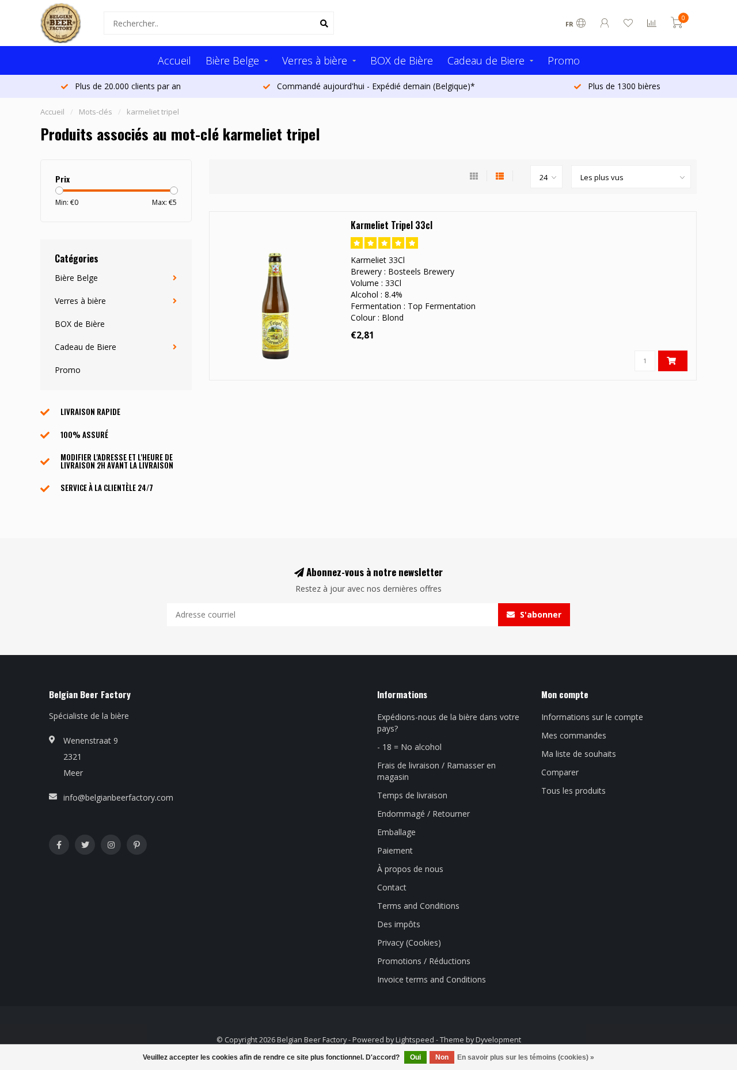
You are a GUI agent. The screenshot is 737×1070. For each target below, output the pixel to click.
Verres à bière (314, 60)
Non (442, 1057)
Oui (415, 1057)
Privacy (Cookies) (409, 942)
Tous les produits (573, 790)
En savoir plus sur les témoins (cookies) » (525, 1057)
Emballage (396, 832)
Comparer (560, 772)
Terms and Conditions (418, 905)
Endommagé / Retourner (423, 813)
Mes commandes (573, 735)
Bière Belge (232, 60)
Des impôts (398, 924)
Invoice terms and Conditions (431, 979)
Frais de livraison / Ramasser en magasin (436, 771)
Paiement (395, 850)
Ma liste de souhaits (578, 753)
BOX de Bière (401, 60)
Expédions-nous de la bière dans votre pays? (448, 722)
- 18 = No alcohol (409, 746)
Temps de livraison (412, 795)
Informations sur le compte (592, 716)
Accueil (174, 60)
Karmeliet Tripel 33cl (391, 225)
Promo (564, 60)
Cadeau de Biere (486, 60)
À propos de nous (410, 868)
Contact (392, 887)
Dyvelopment (498, 1040)
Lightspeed (415, 1040)
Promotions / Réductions (423, 960)
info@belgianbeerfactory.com (118, 797)
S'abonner (539, 614)
